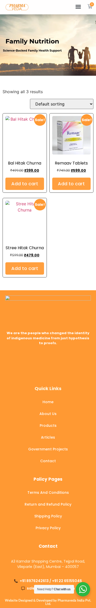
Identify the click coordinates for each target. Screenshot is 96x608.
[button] (78, 6)
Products (48, 425)
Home (48, 401)
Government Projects (48, 449)
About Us (48, 413)
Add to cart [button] (24, 183)
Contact (48, 461)
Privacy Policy (48, 527)
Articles (48, 437)
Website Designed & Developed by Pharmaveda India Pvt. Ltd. (48, 602)
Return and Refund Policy (48, 504)
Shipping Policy (48, 516)
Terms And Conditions (48, 492)
